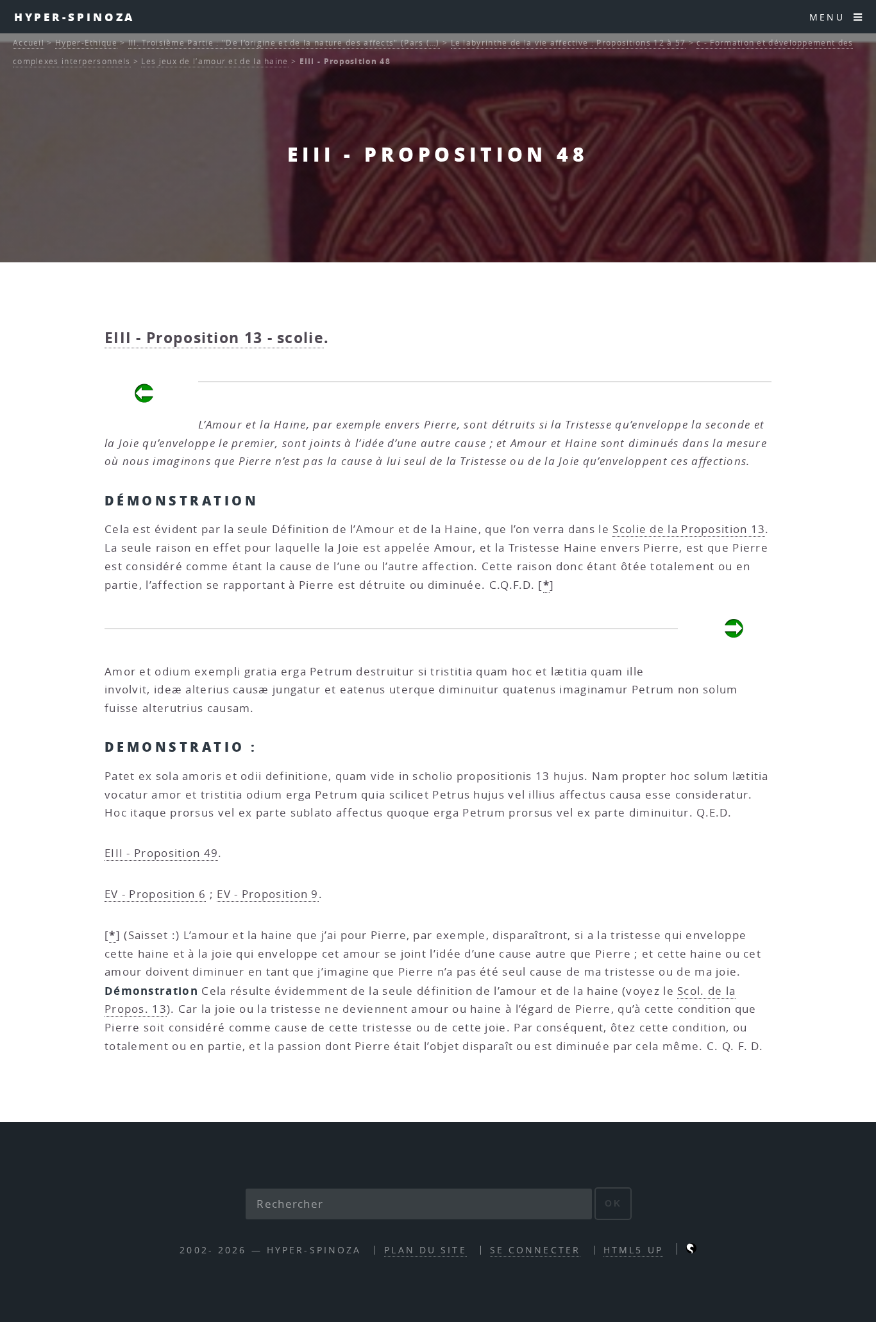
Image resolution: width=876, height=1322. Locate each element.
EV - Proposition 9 (267, 893)
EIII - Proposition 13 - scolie (214, 338)
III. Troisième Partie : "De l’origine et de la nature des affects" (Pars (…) (284, 42)
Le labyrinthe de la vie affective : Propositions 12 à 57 (568, 42)
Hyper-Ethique (86, 42)
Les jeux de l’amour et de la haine (214, 61)
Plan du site (425, 1250)
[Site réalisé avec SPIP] (691, 1250)
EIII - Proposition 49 (161, 852)
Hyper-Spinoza (74, 16)
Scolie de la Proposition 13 (688, 528)
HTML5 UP (633, 1250)
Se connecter (535, 1250)
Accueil (28, 42)
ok (613, 1203)
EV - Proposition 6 (155, 893)
